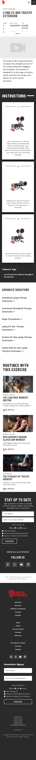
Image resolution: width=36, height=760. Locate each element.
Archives (18, 646)
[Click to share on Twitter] (3, 29)
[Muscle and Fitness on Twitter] (14, 564)
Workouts (18, 602)
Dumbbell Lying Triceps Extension (14, 299)
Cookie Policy (18, 723)
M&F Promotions (10, 531)
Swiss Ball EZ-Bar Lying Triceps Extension (14, 349)
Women (24, 528)
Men (17, 528)
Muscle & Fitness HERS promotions (16, 533)
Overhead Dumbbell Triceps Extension (17, 310)
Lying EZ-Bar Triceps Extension (13, 328)
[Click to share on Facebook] (3, 25)
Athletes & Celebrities (18, 609)
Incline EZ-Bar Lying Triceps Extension (17, 339)
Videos (18, 626)
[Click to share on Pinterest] (3, 32)
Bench (12, 33)
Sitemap (18, 649)
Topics (18, 622)
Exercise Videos (18, 629)
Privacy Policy (18, 721)
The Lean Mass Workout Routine (15, 399)
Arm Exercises (7, 474)
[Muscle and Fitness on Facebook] (7, 564)
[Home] (3, 3)
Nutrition (18, 605)
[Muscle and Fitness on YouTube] (21, 564)
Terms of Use (18, 719)
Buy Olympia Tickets (18, 643)
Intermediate (15, 25)
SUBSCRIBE (9, 541)
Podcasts (18, 632)
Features (18, 612)
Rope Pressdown (11, 319)
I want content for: (18, 525)
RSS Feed (18, 635)
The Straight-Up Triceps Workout (16, 478)
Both (12, 528)
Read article (8, 410)
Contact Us (18, 717)
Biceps (24, 33)
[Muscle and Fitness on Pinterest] (28, 564)
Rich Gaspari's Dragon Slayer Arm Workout (15, 438)
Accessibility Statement (18, 725)
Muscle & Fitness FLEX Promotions (16, 536)
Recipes (18, 615)
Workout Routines (9, 395)
